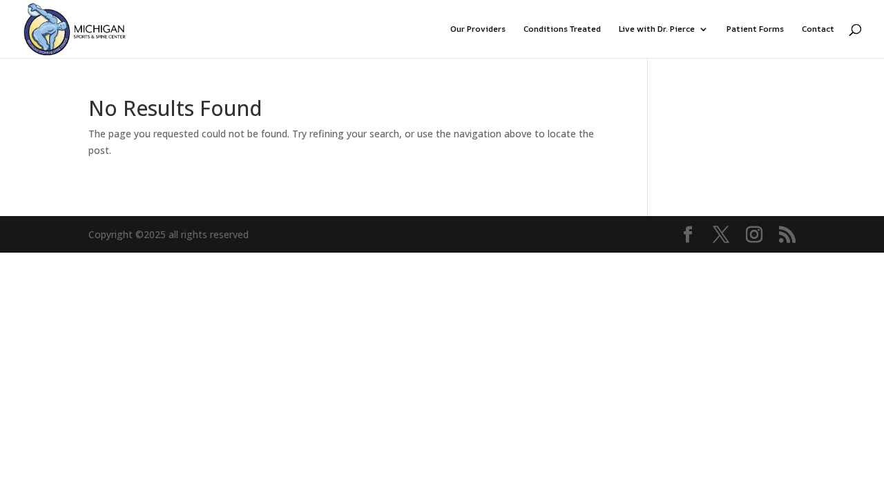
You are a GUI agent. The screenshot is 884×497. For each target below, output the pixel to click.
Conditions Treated (562, 29)
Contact (818, 29)
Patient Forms (755, 29)
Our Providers (478, 29)
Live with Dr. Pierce (657, 29)
